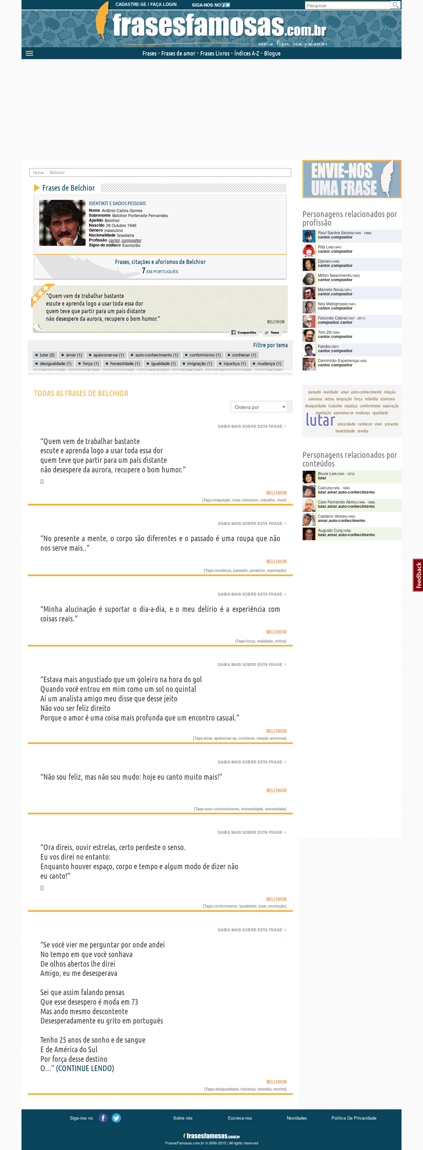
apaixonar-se (225, 738)
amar (208, 738)
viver (281, 499)
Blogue (272, 53)
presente (257, 570)
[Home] (211, 25)
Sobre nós (183, 1118)
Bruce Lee (327, 473)
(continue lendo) (85, 1068)
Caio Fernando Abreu (337, 501)
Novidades (297, 1118)
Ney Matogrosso (332, 303)
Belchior (276, 321)
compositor (131, 240)
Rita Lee (325, 246)
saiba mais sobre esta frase (252, 426)
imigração (221, 499)
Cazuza (325, 487)
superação (276, 570)
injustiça (248, 1089)
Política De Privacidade (353, 1118)
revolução (276, 906)
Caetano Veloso (332, 516)
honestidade (252, 808)
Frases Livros (214, 53)
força (250, 641)
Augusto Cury (330, 530)
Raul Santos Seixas (335, 232)
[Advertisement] (211, 108)
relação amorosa (270, 738)
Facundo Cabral (332, 317)
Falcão (324, 346)
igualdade (247, 906)
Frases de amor (178, 53)
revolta (279, 1089)
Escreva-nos (240, 1118)
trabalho (267, 499)
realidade (265, 641)
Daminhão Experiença (338, 360)
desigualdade (227, 1089)
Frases (149, 53)
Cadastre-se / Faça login (146, 4)
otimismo (250, 499)
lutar (236, 499)
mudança (223, 570)
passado (240, 570)
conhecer (246, 738)
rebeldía (264, 1089)
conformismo (225, 906)
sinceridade (275, 808)
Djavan (324, 261)
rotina (280, 641)
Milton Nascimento (334, 275)
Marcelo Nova (330, 289)
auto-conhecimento (222, 808)
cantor (114, 240)
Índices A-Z (246, 53)
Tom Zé (324, 332)
